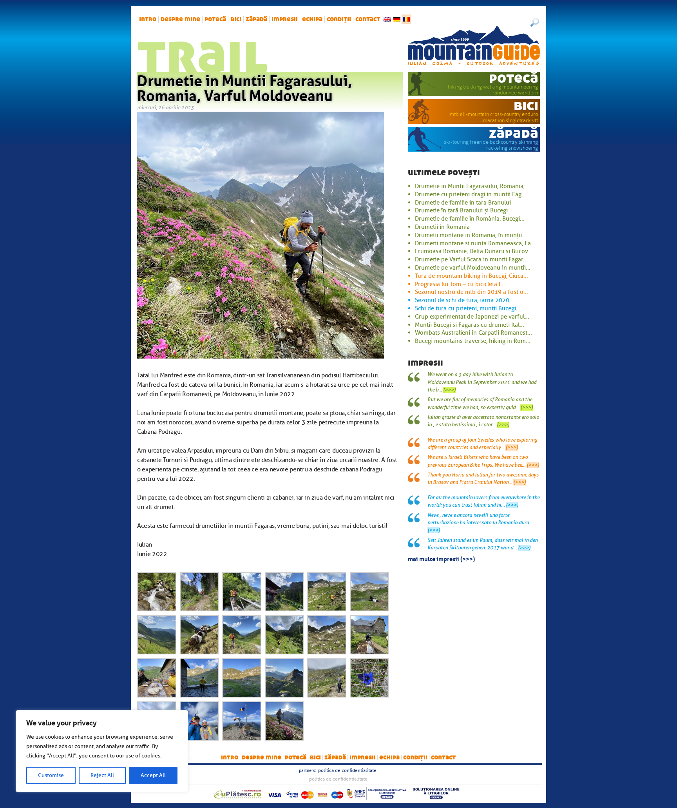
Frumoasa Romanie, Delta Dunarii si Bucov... (473, 251)
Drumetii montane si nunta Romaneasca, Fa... (475, 243)
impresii (285, 19)
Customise (51, 775)
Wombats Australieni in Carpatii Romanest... (473, 333)
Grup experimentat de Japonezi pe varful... (472, 317)
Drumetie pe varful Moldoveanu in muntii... (472, 268)
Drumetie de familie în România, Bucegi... (470, 219)
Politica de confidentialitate (347, 770)
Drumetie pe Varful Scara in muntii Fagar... (471, 259)
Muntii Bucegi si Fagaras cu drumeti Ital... (469, 325)
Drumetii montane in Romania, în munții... (471, 235)
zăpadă (256, 19)
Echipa (312, 19)
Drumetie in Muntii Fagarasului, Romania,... (472, 186)
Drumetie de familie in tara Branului (463, 203)
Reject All (102, 775)
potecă (215, 19)
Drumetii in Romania (442, 227)
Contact (367, 19)
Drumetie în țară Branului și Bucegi (461, 210)
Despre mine (180, 19)
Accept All (153, 775)
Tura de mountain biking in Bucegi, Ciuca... (471, 276)
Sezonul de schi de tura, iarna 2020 (462, 300)
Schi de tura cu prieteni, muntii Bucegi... (468, 308)
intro (147, 19)
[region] (102, 751)
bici (235, 19)
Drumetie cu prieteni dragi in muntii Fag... (470, 194)
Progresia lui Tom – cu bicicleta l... (460, 284)
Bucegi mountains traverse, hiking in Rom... (472, 341)
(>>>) (449, 390)
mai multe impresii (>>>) (441, 558)
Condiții (339, 19)
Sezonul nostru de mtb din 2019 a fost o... (471, 292)
